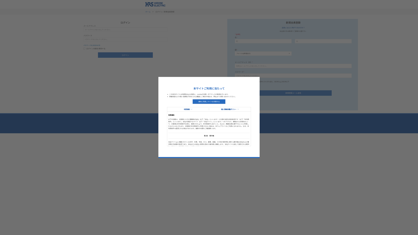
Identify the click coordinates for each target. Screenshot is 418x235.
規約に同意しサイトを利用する (209, 101)
